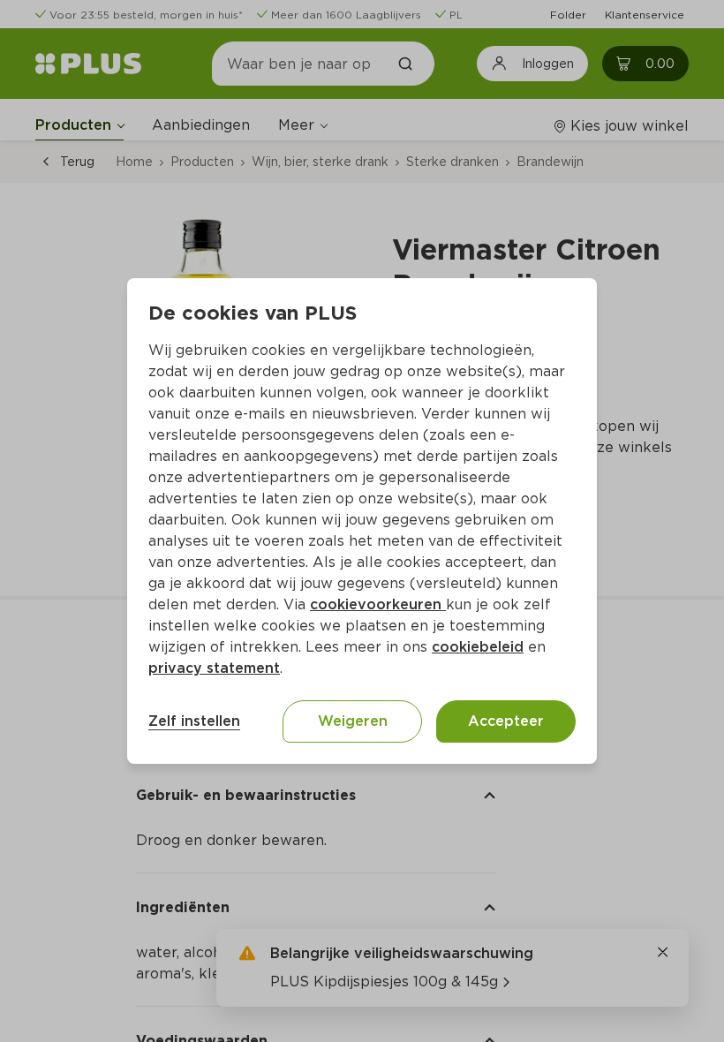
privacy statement (214, 668)
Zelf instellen (194, 721)
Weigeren (353, 721)
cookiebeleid (478, 646)
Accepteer (506, 721)
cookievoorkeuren (378, 604)
